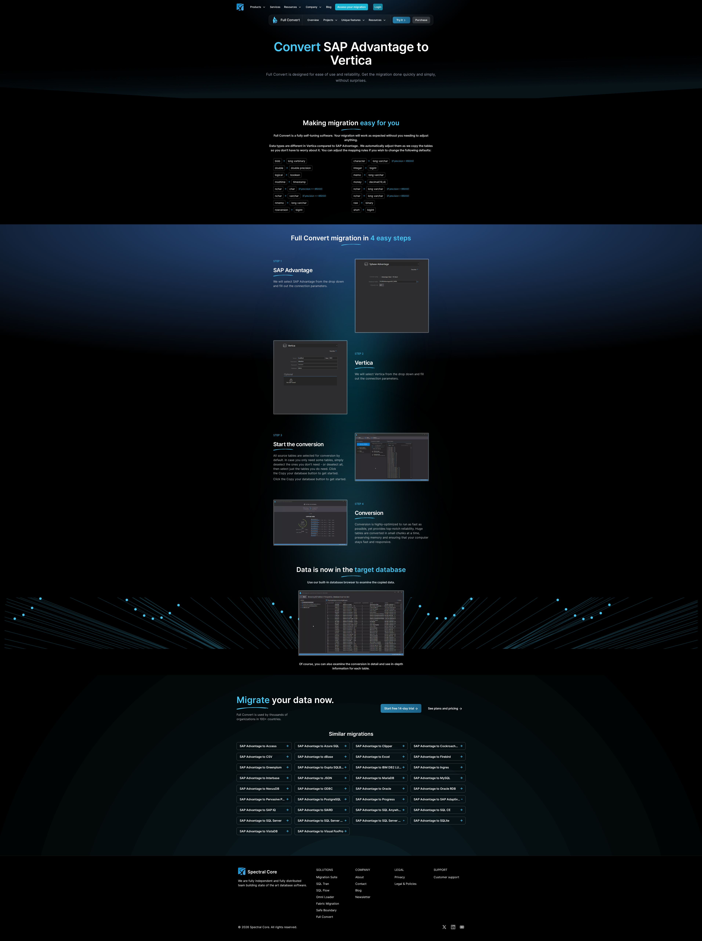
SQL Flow (322, 890)
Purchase (421, 19)
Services (275, 6)
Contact (361, 884)
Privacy (400, 877)
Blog (328, 6)
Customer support (446, 877)
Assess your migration (351, 6)
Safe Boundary (326, 910)
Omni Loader (325, 897)
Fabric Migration (327, 903)
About (359, 877)
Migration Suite (326, 877)
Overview (313, 19)
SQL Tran (322, 884)
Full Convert (290, 20)
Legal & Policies (405, 884)
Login (378, 6)
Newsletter (362, 897)
